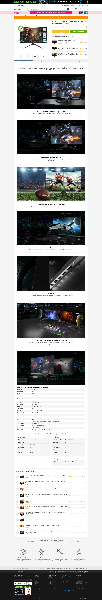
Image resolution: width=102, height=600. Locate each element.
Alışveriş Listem (65, 581)
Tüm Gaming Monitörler (78, 31)
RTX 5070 (50, 583)
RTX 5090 (50, 587)
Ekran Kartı (36, 582)
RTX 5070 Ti (50, 584)
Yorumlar (60, 61)
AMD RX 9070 (50, 582)
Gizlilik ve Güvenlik (80, 580)
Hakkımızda (78, 577)
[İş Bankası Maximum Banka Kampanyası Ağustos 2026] (51, 12)
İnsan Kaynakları (79, 578)
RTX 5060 (50, 577)
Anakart (35, 580)
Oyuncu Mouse (37, 586)
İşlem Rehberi (79, 584)
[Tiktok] (87, 598)
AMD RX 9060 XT (51, 580)
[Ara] (68, 9)
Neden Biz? (78, 61)
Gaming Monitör (78, 68)
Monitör (35, 578)
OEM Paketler (36, 576)
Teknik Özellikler (41, 61)
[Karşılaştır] (84, 476)
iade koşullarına (60, 560)
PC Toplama (72, 5)
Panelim (63, 577)
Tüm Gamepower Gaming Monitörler (60, 31)
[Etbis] (28, 591)
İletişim (77, 576)
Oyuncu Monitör (37, 587)
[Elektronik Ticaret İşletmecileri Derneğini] (80, 572)
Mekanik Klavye (37, 583)
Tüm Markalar (79, 583)
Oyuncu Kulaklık (37, 584)
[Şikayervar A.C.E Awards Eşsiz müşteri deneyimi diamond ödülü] (19, 591)
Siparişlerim (78, 5)
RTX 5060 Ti (50, 578)
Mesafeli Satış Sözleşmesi (81, 587)
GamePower (55, 21)
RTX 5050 (50, 576)
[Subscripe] (31, 580)
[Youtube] (85, 598)
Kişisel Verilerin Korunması (81, 582)
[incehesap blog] (68, 587)
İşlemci (35, 581)
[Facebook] (80, 598)
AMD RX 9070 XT (51, 581)
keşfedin (25, 561)
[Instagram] (82, 598)
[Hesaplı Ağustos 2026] (51, 2)
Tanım (23, 61)
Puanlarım (64, 578)
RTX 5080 (50, 586)
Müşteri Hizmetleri (66, 576)
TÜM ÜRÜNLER (17, 9)
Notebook (36, 577)
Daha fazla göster (37, 588)
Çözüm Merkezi (85, 5)
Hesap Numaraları (80, 581)
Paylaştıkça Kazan (65, 5)
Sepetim (63, 580)
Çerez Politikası (79, 586)
